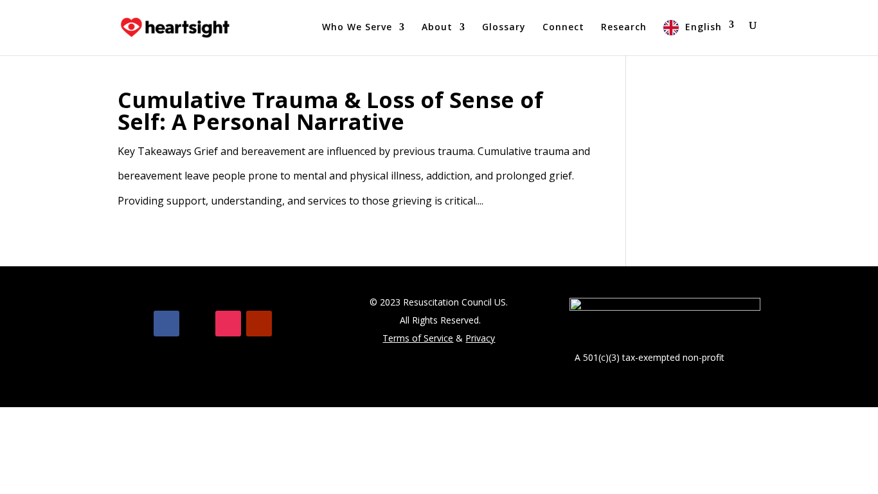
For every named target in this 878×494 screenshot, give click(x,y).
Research (624, 28)
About (437, 28)
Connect (563, 28)
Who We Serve (357, 28)
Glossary (504, 28)
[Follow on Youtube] (259, 323)
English (703, 27)
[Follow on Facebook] (166, 323)
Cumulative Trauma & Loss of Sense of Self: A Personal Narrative (330, 110)
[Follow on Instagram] (228, 323)
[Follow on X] (197, 323)
